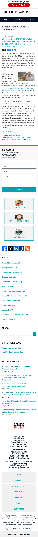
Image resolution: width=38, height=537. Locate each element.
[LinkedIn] (16, 248)
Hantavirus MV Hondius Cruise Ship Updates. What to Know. (19, 402)
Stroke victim (30, 139)
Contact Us (19, 19)
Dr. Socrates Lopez (25, 137)
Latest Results (19, 207)
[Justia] (21, 248)
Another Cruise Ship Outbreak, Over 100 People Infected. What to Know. (17, 376)
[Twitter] (10, 248)
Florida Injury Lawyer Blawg (12, 348)
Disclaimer (19, 492)
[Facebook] (5, 248)
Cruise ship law (19, 238)
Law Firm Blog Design (18, 534)
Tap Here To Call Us (19, 5)
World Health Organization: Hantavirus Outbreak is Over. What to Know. (16, 385)
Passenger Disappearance (13, 291)
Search (34, 334)
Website (19, 480)
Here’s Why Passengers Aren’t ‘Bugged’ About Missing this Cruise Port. (16, 368)
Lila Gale (12, 139)
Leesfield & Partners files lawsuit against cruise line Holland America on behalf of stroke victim (18, 41)
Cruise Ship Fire (9, 305)
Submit (19, 190)
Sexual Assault (9, 277)
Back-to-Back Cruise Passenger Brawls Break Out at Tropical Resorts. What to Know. (19, 394)
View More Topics (8, 319)
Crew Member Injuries (11, 300)
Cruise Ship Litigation (14, 135)
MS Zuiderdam (19, 139)
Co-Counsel (19, 221)
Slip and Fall (8, 286)
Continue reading (7, 131)
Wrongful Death (9, 267)
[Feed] (27, 248)
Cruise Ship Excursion (12, 282)
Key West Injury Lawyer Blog (12, 352)
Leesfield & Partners (26, 529)
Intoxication (7, 310)
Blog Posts (19, 509)
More (32, 19)
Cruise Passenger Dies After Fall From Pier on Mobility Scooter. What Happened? (19, 411)
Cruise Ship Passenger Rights (14, 296)
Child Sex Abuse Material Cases (15, 315)
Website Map (19, 497)
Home (6, 19)
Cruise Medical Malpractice (13, 272)
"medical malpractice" (13, 137)
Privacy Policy (19, 486)
